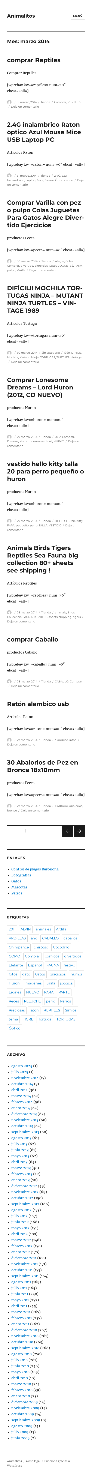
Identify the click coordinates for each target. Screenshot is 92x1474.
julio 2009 (19, 1432)
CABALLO (61, 681)
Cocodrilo (61, 947)
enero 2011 (20, 1324)
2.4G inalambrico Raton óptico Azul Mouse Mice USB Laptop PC (44, 132)
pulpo (11, 270)
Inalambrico (15, 180)
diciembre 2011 (23, 1258)
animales (43, 929)
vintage (76, 357)
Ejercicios (41, 265)
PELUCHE (32, 1001)
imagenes (33, 983)
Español (35, 965)
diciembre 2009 (24, 1402)
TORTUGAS (47, 357)
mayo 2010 (20, 1372)
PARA (78, 265)
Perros (16, 893)
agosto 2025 (21, 1066)
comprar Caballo (32, 639)
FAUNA (27, 617)
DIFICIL (76, 352)
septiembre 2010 (25, 1348)
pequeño (22, 525)
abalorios (75, 806)
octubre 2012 (22, 1198)
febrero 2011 (21, 1318)
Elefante (16, 965)
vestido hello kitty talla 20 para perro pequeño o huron (45, 471)
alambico (61, 740)
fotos (13, 974)
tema (13, 1019)
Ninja (35, 357)
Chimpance (19, 947)
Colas (69, 261)
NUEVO (58, 441)
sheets (53, 617)
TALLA (43, 525)
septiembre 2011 (25, 1276)
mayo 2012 (20, 1228)
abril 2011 (19, 1306)
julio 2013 (19, 1144)
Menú (78, 15)
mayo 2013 (20, 1156)
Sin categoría (51, 352)
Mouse (49, 180)
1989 (67, 352)
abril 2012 (19, 1234)
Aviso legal (33, 1461)
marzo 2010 (21, 1384)
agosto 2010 (21, 1354)
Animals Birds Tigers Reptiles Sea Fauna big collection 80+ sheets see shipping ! (42, 559)
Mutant (24, 357)
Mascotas (19, 887)
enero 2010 (20, 1396)
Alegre (59, 261)
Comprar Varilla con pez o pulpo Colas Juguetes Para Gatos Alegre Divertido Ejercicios (45, 214)
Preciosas (17, 1010)
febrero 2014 (22, 1102)
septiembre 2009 (25, 1420)
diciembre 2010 (24, 1330)
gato (26, 974)
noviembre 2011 (24, 1264)
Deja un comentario (25, 106)
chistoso (41, 947)
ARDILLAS (17, 938)
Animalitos (21, 16)
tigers (77, 617)
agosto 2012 (21, 1210)
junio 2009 (20, 1438)
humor (76, 974)
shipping (65, 617)
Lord (49, 441)
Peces (14, 1001)
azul (65, 175)
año (34, 938)
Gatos (53, 265)
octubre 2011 (22, 1270)
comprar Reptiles (34, 60)
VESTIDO (55, 525)
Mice (40, 180)
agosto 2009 (22, 1426)
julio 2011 (19, 1288)
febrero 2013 (21, 1174)
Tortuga (45, 1019)
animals (60, 612)
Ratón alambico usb (38, 704)
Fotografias (21, 875)
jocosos (66, 983)
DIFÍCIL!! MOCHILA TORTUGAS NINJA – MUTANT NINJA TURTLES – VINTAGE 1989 (45, 299)
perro (33, 525)
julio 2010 (19, 1360)
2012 (58, 437)
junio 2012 (20, 1222)
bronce (12, 810)
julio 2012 (19, 1216)
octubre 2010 (22, 1342)
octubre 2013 (22, 1126)
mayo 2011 (20, 1300)
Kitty (79, 521)
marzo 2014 (21, 1096)
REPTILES (74, 102)
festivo (69, 965)
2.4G (57, 175)
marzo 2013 (21, 1168)
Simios (70, 1010)
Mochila (12, 357)
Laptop (30, 180)
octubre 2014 (22, 1084)
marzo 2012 (21, 1240)
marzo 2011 (20, 1312)
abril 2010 (19, 1378)
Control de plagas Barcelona (35, 869)
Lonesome (37, 441)
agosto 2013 (21, 1138)
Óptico (60, 180)
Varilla (21, 270)
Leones (15, 992)
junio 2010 (20, 1366)
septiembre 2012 (25, 1204)
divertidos (72, 956)
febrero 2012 (22, 1246)
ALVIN (26, 929)
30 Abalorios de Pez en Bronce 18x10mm (42, 766)
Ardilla (61, 929)
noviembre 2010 (25, 1336)
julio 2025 (19, 1072)
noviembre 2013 (24, 1120)
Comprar (60, 102)
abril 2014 (19, 1090)
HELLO (60, 521)
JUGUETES (65, 265)
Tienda (45, 102)
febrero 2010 (22, 1390)
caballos (70, 938)
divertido (27, 265)
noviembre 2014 (25, 1078)
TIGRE (28, 1019)
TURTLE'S (63, 357)
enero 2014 (20, 1108)
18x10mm (61, 806)
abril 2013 (19, 1162)
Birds (71, 612)
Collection (14, 617)
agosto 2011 (21, 1282)
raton (69, 180)
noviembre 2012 (25, 1192)
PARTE (64, 992)
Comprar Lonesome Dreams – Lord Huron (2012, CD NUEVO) (40, 387)
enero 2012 (20, 1252)
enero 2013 (20, 1180)
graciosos (58, 974)
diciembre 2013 (24, 1114)
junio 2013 (20, 1150)
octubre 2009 (22, 1414)
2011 (12, 929)
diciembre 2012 (24, 1186)
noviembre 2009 (25, 1408)
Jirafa (51, 983)
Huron (23, 441)
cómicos (52, 956)
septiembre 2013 (25, 1132)
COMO (14, 956)
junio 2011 (19, 1294)
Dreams (12, 441)
